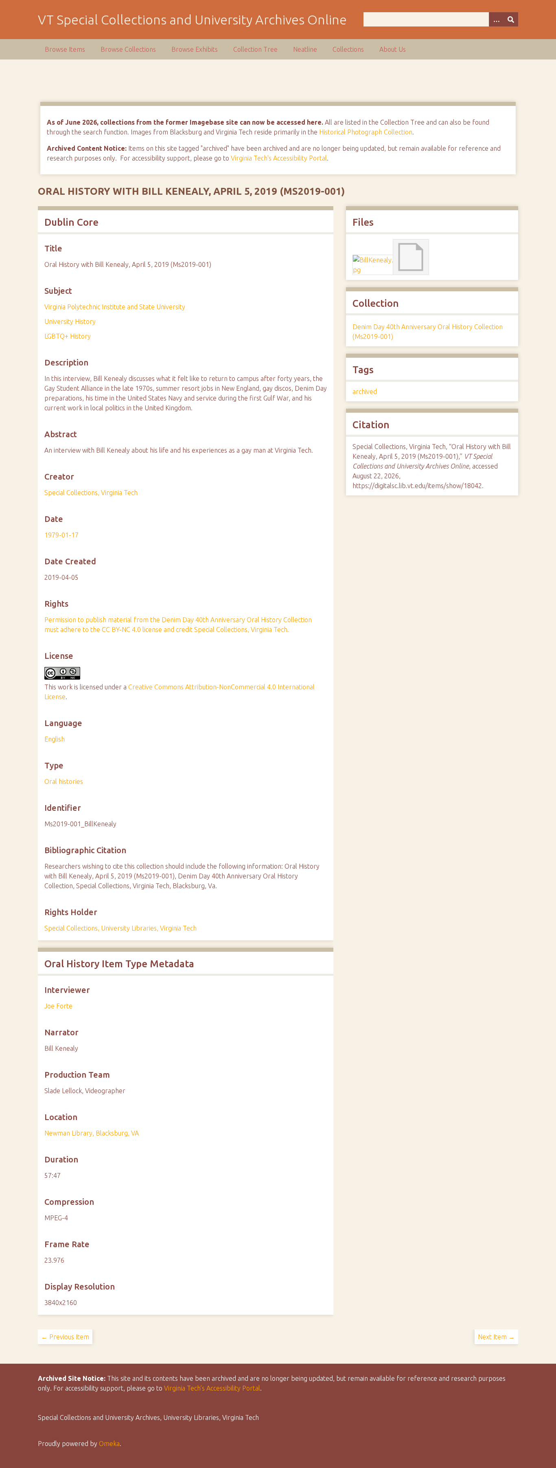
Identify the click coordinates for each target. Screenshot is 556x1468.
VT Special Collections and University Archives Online (192, 19)
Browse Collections (128, 49)
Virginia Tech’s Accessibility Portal (212, 1388)
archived (364, 391)
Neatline (305, 49)
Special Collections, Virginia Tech (91, 492)
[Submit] (510, 19)
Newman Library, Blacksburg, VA (91, 1133)
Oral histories (63, 781)
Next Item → (496, 1336)
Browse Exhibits (194, 49)
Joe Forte (58, 1006)
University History (70, 321)
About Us (392, 49)
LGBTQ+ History (67, 336)
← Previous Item (65, 1336)
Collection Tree (255, 49)
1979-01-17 (61, 535)
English (54, 739)
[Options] (496, 19)
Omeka (109, 1443)
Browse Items (65, 49)
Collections (348, 49)
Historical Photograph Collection (365, 132)
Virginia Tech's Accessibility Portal (279, 158)
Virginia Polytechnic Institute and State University (114, 306)
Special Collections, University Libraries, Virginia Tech (120, 928)
